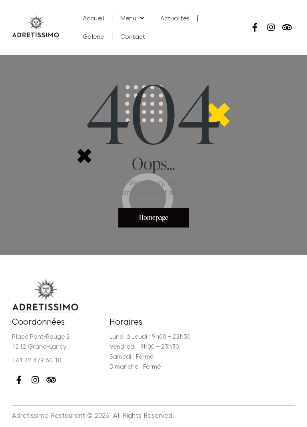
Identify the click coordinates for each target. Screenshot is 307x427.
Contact (132, 36)
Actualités (174, 18)
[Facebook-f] (255, 27)
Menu (128, 18)
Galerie (93, 36)
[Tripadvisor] (287, 27)
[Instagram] (271, 27)
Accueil (93, 18)
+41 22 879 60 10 (37, 360)
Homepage (153, 217)
